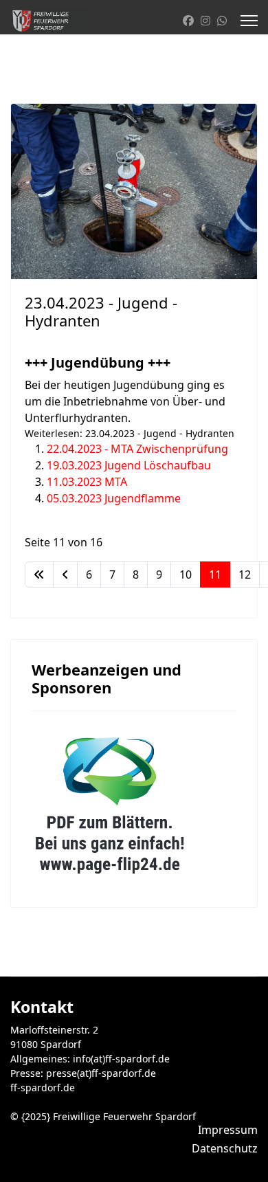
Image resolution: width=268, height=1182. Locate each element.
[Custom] (222, 20)
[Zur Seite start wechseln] (39, 574)
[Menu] (249, 20)
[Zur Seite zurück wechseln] (65, 574)
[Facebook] (188, 20)
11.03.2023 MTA (87, 481)
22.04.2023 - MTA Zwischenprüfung (137, 448)
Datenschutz (225, 1148)
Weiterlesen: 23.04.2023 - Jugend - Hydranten (129, 433)
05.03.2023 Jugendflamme (114, 498)
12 (244, 574)
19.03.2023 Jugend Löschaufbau (129, 465)
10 (185, 574)
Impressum (228, 1129)
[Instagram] (205, 20)
